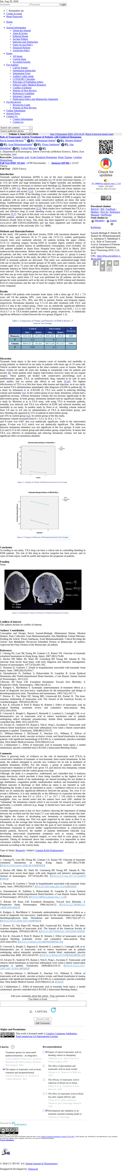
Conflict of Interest (22, 87)
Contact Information (23, 119)
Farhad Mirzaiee (29, 148)
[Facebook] (95, 263)
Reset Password (14, 16)
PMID (41, 865)
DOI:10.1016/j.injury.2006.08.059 (18, 865)
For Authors (12, 64)
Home (9, 22)
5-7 (13, 214)
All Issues (18, 56)
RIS (103, 209)
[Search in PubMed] (32, 141)
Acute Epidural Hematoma (43, 157)
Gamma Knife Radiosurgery (49, 850)
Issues (9, 53)
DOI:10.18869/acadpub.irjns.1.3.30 (47, 897)
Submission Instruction (24, 70)
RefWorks (106, 214)
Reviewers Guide (21, 104)
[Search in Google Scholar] (28, 141)
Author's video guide (23, 76)
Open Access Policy (23, 44)
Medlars (95, 212)
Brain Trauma (65, 157)
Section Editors (20, 39)
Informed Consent (22, 96)
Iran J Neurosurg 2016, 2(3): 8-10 (67, 134)
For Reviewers (13, 102)
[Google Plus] (102, 268)
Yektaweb (33, 1169)
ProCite (104, 212)
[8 (9, 373)
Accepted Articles (21, 62)
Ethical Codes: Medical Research (29, 84)
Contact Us (12, 116)
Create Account (14, 13)
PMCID (58, 941)
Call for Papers (20, 67)
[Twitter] (102, 263)
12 (28, 415)
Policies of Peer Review (25, 90)
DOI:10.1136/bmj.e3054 (31, 941)
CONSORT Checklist (24, 79)
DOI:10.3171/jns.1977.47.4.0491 (68, 876)
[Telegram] (109, 263)
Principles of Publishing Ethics (28, 82)
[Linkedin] (116, 263)
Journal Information (16, 27)
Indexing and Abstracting (25, 42)
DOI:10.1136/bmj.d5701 (53, 955)
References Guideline (23, 93)
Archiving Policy (21, 50)
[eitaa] (109, 268)
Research (20, 850)
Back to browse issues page (99, 134)
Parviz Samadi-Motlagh (12, 140)
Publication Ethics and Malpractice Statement (35, 99)
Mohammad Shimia (45, 140)
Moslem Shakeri (73, 140)
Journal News (13, 113)
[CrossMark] (106, 178)
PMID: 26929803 (106, 186)
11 (24, 393)
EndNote (110, 209)
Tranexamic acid (20, 157)
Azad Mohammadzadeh (20, 144)
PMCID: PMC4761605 (106, 189)
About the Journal (22, 30)
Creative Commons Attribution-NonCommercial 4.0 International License (46, 1035)
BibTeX (95, 209)
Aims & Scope (20, 33)
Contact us (18, 122)
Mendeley (100, 220)
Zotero (113, 220)
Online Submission (15, 110)
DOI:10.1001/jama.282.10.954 (51, 886)
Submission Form (21, 73)
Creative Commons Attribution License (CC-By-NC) (58, 1136)
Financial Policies (21, 47)
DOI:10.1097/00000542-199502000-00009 (62, 931)
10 (68, 381)
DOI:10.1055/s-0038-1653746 (16, 920)
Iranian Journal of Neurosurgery (42, 1163)
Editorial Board (20, 36)
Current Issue (19, 59)
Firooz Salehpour (50, 144)
